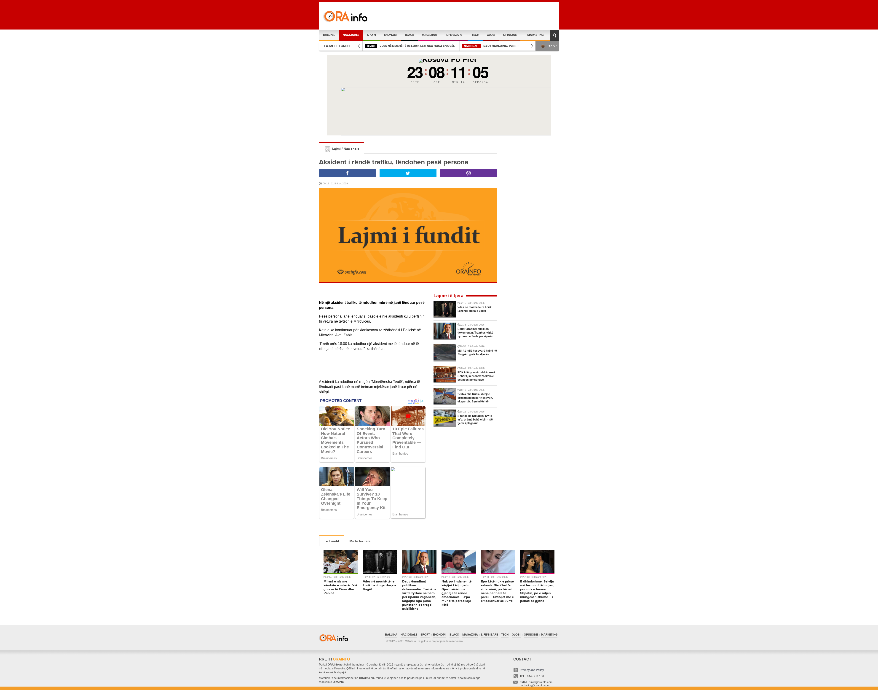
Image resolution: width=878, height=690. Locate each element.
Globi (491, 35)
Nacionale (351, 35)
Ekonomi (390, 35)
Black (409, 35)
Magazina (429, 35)
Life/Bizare (454, 35)
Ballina (329, 35)
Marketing (535, 35)
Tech (475, 35)
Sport (371, 35)
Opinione (510, 35)
